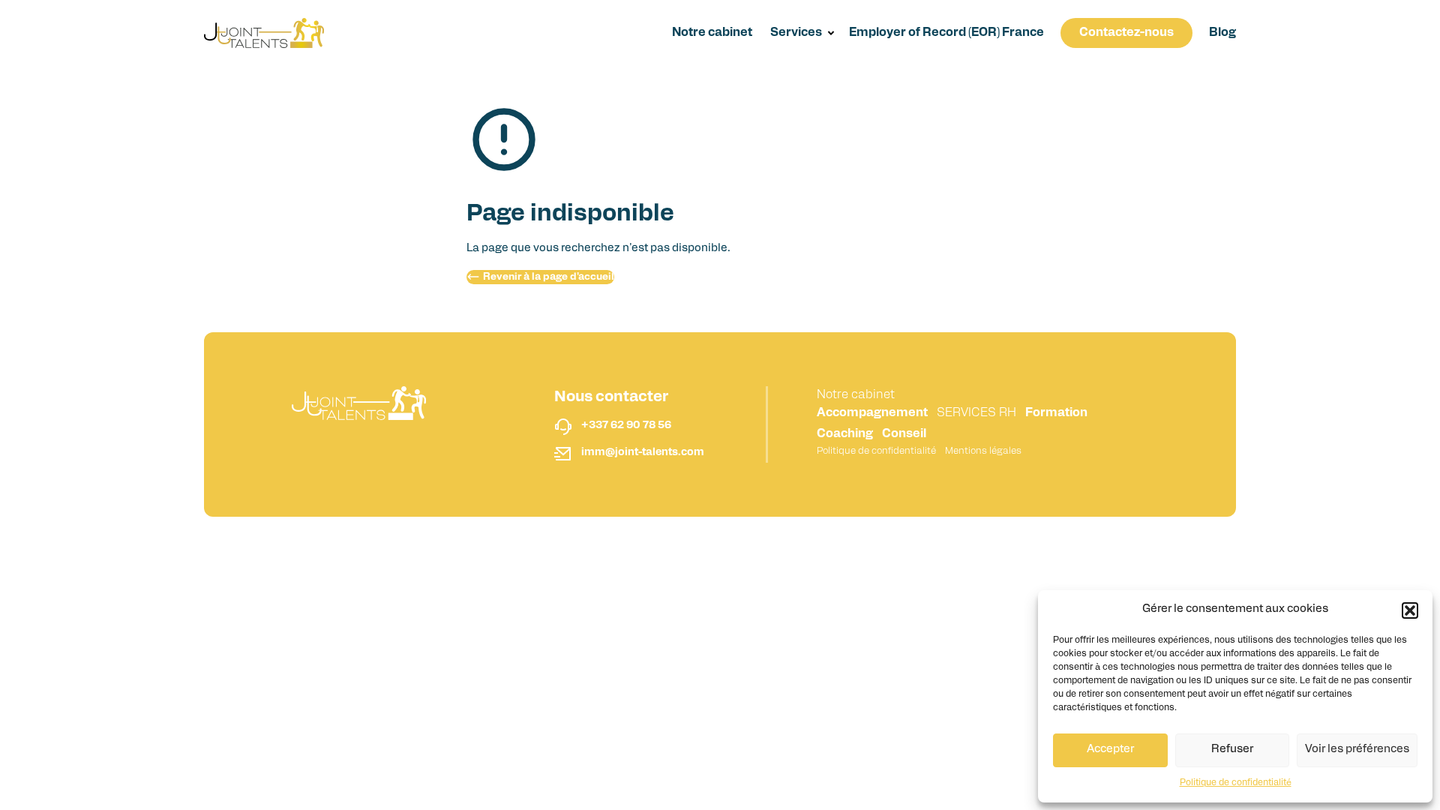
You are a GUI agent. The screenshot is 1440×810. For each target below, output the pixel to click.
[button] (1410, 610)
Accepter (1110, 749)
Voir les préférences (1357, 749)
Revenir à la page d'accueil (548, 277)
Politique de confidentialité (1236, 783)
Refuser (1232, 749)
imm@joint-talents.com (642, 452)
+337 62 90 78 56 (626, 425)
